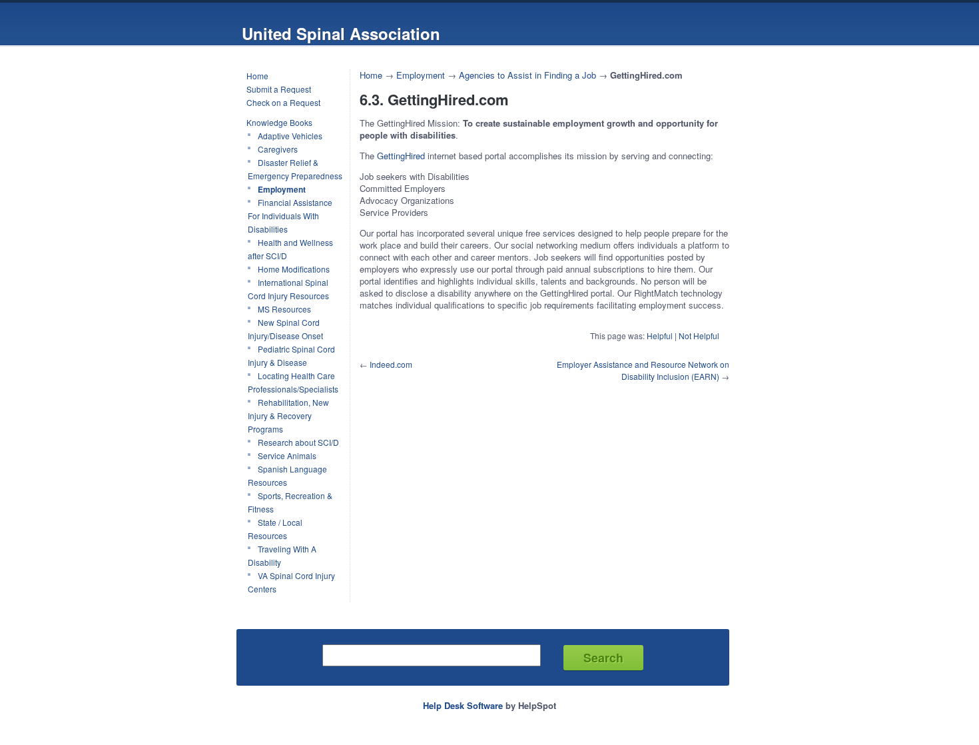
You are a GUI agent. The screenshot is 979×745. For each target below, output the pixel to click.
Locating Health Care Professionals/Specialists (293, 382)
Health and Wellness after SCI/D (290, 249)
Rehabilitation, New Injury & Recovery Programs (288, 415)
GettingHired (401, 155)
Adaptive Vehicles (290, 135)
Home (257, 75)
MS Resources (284, 309)
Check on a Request (283, 102)
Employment (282, 189)
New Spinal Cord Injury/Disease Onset (285, 329)
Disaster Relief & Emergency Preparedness (295, 169)
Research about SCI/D (298, 442)
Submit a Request (278, 89)
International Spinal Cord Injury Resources (288, 289)
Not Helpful (699, 335)
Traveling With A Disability (282, 555)
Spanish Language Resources (287, 475)
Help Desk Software (463, 705)
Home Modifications (294, 269)
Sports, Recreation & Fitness (290, 502)
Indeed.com (391, 364)
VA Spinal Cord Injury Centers (291, 582)
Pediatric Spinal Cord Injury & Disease (291, 355)
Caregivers (278, 149)
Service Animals (287, 455)
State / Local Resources (275, 528)
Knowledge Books (279, 122)
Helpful (660, 335)
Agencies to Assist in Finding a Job (529, 75)
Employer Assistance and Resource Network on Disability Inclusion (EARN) (643, 370)
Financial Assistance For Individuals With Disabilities (290, 216)
